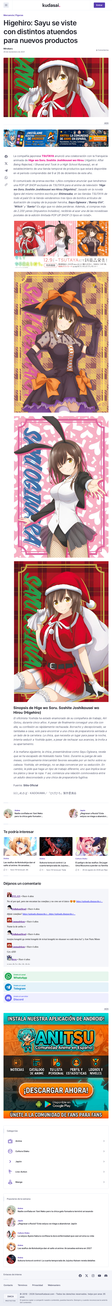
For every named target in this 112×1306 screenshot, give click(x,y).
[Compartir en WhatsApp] (6, 177)
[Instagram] (93, 1275)
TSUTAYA (48, 156)
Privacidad (37, 1285)
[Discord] (105, 1275)
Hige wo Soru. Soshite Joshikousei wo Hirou (56, 160)
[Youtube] (99, 1275)
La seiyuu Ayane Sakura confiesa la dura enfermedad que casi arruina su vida (56, 1236)
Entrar (99, 5)
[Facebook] (80, 1275)
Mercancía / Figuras (13, 15)
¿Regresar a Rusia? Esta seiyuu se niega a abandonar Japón (94, 816)
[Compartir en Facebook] (6, 156)
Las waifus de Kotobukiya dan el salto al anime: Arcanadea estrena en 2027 (19, 865)
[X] (86, 1275)
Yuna (64, 870)
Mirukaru (8, 48)
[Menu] (6, 5)
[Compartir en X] (6, 163)
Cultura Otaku (81, 858)
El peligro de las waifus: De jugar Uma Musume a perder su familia (91, 864)
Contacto (8, 1285)
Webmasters (54, 1285)
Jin (27, 870)
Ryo (105, 870)
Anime (6, 858)
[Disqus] (56, 927)
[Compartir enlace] (6, 184)
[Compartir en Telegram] (6, 170)
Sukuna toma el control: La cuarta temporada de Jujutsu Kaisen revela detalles (54, 865)
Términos (22, 1285)
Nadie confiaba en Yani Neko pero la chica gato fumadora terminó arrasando (29, 816)
